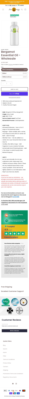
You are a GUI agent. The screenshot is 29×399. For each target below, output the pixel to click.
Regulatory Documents (10, 377)
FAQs (4, 356)
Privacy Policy (7, 363)
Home (4, 352)
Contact (5, 366)
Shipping (10, 64)
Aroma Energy (11, 396)
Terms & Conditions (9, 359)
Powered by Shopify (20, 396)
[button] (3, 9)
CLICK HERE (4, 204)
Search (5, 349)
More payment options (14, 97)
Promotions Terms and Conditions (13, 373)
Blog (4, 345)
